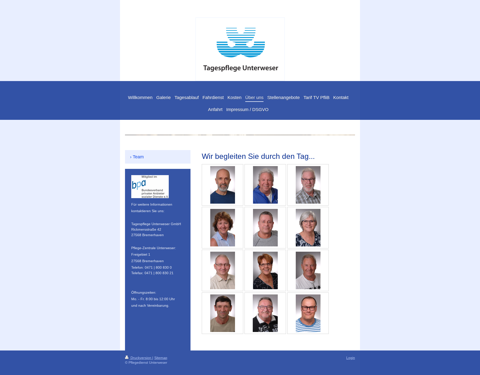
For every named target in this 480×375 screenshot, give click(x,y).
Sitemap (160, 358)
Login (350, 358)
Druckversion (141, 358)
